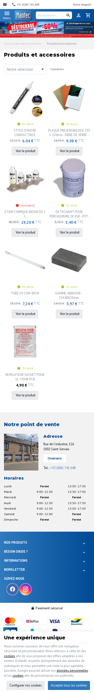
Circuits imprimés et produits (22, 43)
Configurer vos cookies (26, 685)
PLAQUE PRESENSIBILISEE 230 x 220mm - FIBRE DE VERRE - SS (69, 132)
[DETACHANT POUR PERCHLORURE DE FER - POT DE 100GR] (69, 179)
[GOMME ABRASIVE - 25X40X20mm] (69, 260)
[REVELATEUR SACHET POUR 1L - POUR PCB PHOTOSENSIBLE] (25, 341)
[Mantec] (23, 15)
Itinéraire (55, 458)
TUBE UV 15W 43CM (25, 293)
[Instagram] (26, 589)
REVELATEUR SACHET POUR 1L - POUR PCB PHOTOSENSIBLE (25, 377)
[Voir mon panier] (88, 15)
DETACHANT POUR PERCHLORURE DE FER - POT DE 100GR (69, 214)
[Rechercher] (68, 15)
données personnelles (72, 670)
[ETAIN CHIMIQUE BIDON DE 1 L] (25, 179)
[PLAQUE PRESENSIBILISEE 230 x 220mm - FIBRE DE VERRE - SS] (69, 97)
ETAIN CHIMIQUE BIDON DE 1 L (25, 214)
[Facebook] (13, 589)
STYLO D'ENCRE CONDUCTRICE (25, 132)
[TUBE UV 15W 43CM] (25, 260)
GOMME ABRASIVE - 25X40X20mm (69, 295)
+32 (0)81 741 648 (63, 468)
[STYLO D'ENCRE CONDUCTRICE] (25, 97)
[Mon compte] (78, 15)
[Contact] (5, 4)
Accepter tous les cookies (69, 685)
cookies (9, 656)
